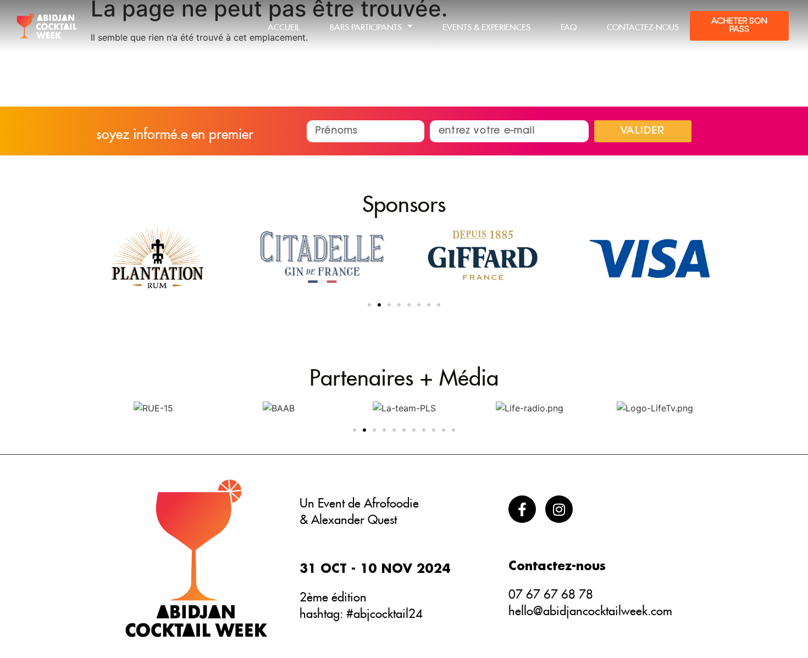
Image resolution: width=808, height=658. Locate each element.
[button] (369, 304)
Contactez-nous (643, 25)
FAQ (569, 25)
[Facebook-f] (522, 509)
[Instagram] (559, 509)
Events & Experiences (486, 25)
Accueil (284, 25)
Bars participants (366, 25)
